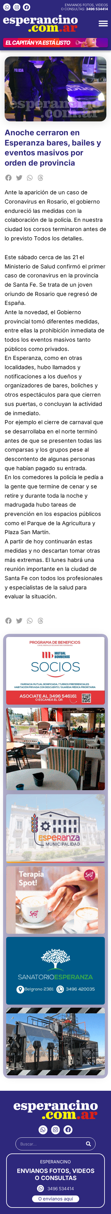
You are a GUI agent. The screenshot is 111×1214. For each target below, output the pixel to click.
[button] (8, 178)
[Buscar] (88, 1144)
